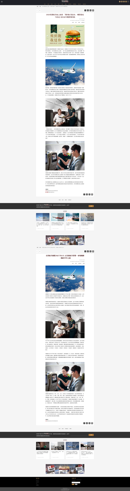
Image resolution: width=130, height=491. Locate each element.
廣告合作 (79, 4)
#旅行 (76, 22)
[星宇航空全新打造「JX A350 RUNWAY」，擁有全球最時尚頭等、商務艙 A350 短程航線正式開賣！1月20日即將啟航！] (87, 450)
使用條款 (37, 485)
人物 (62, 4)
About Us (37, 479)
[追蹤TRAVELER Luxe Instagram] (122, 1)
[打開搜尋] (128, 1)
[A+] (40, 10)
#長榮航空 (83, 22)
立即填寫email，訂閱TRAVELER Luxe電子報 (76, 480)
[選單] (2, 1)
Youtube (37, 484)
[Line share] (93, 10)
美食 (48, 4)
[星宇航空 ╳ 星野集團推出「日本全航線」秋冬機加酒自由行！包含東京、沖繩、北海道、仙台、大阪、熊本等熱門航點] (42, 222)
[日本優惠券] (65, 240)
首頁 (37, 6)
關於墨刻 (84, 4)
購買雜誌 (74, 4)
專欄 (65, 4)
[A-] (37, 10)
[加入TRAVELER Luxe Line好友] (124, 1)
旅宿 (52, 4)
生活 (55, 4)
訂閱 (91, 206)
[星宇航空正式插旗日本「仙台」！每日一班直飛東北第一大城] (57, 450)
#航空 (76, 263)
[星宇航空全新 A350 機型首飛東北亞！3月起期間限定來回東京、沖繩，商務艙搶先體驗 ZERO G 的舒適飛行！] (72, 450)
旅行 (45, 4)
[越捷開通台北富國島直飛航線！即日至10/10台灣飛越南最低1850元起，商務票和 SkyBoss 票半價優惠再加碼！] (57, 222)
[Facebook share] (85, 10)
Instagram (37, 482)
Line (36, 483)
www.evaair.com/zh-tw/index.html (52, 190)
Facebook (37, 481)
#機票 (79, 22)
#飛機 (84, 263)
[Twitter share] (88, 10)
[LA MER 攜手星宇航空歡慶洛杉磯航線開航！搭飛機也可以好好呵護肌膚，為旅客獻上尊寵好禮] (42, 450)
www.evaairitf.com (51, 192)
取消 (76, 484)
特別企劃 (69, 4)
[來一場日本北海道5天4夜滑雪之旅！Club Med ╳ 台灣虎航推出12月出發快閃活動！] (72, 222)
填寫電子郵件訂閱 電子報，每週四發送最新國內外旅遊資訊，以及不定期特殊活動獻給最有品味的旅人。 (52, 206)
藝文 (58, 4)
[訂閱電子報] (126, 1)
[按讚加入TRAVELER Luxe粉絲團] (120, 1)
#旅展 (73, 22)
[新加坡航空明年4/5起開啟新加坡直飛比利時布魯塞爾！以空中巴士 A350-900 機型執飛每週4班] (87, 222)
